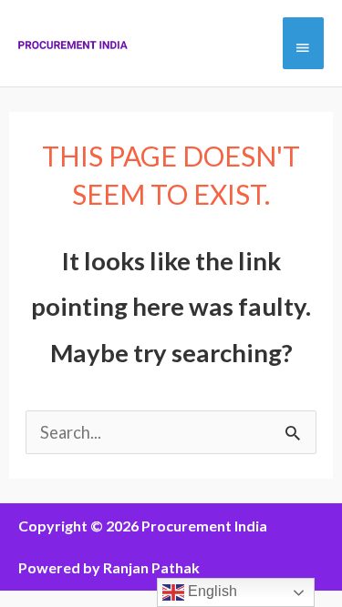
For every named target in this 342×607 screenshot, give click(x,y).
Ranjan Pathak (151, 567)
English (210, 591)
